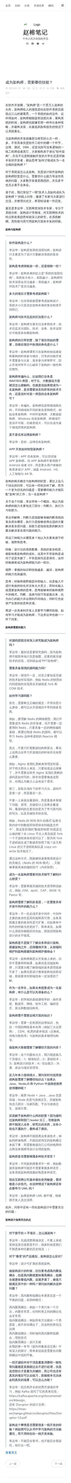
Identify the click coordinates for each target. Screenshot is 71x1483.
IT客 (52, 88)
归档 (17, 5)
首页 (8, 5)
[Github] (28, 44)
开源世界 (39, 5)
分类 (26, 5)
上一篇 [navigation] (13, 1463)
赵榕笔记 (35, 32)
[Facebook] (33, 44)
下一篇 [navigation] (58, 1463)
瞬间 (51, 5)
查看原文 (11, 1452)
